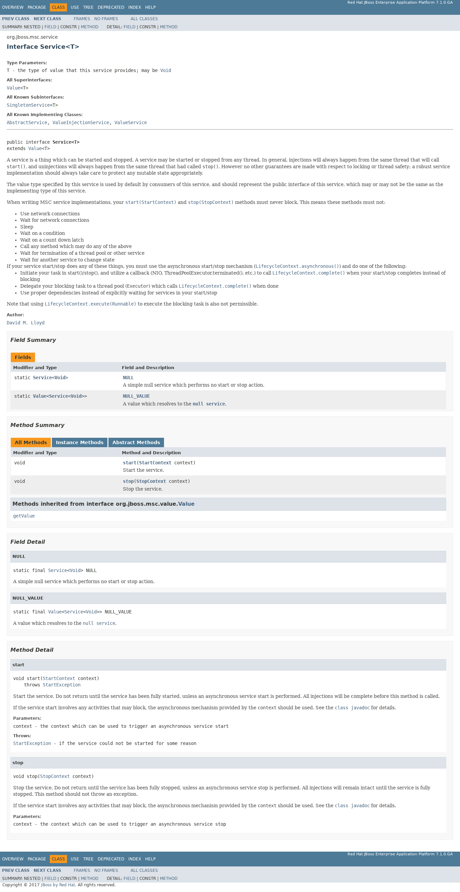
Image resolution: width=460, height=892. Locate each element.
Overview (13, 7)
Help (150, 7)
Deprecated (111, 7)
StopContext (151, 481)
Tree (88, 7)
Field (50, 27)
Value (13, 88)
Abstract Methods (136, 442)
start (129, 462)
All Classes (144, 18)
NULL (128, 377)
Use (75, 7)
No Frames (106, 18)
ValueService (130, 122)
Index (134, 7)
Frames (82, 18)
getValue (24, 516)
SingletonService (28, 105)
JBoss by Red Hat (58, 885)
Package (37, 7)
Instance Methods (79, 442)
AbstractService (27, 122)
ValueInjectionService (81, 122)
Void (60, 377)
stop (128, 481)
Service (42, 377)
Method (89, 27)
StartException (61, 684)
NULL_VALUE (136, 396)
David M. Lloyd (25, 322)
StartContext (155, 462)
